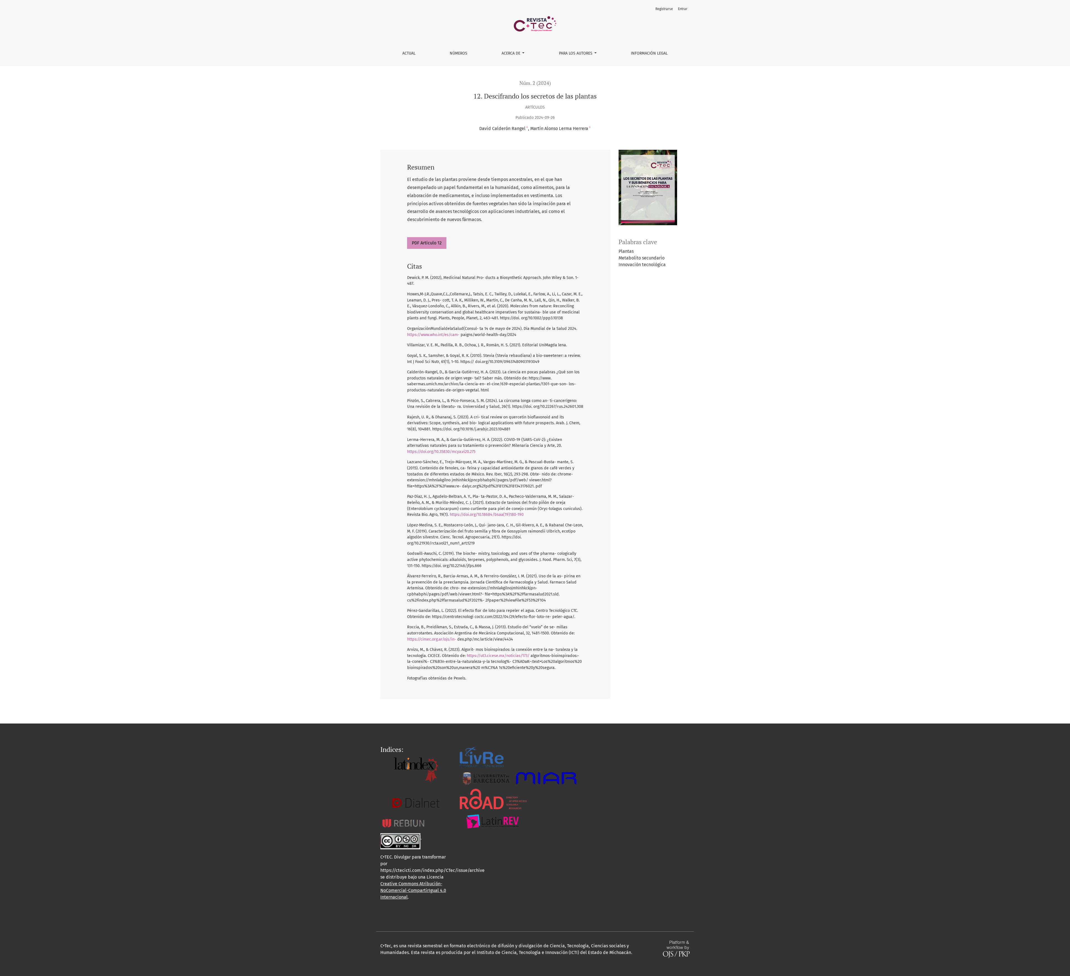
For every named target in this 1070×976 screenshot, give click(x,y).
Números (458, 53)
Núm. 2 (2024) (535, 83)
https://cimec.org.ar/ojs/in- (431, 639)
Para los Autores (576, 53)
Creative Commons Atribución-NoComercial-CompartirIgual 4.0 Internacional (413, 890)
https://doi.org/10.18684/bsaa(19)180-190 (487, 514)
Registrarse (664, 9)
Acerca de (511, 53)
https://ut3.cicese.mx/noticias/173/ (498, 655)
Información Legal (649, 53)
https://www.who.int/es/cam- (433, 334)
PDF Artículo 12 (427, 243)
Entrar (682, 9)
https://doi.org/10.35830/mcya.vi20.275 (441, 451)
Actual (408, 53)
